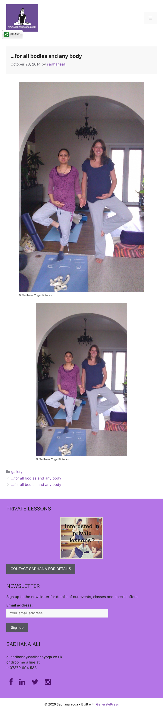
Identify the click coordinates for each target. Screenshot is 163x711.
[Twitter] (35, 683)
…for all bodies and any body (36, 478)
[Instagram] (48, 683)
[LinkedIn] (22, 683)
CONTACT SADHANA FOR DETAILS (41, 569)
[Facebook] (11, 683)
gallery (16, 472)
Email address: (19, 605)
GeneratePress (107, 704)
